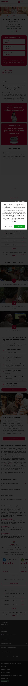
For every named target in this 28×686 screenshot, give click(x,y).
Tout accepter (19, 226)
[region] (14, 216)
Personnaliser (8, 226)
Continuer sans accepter (20, 201)
